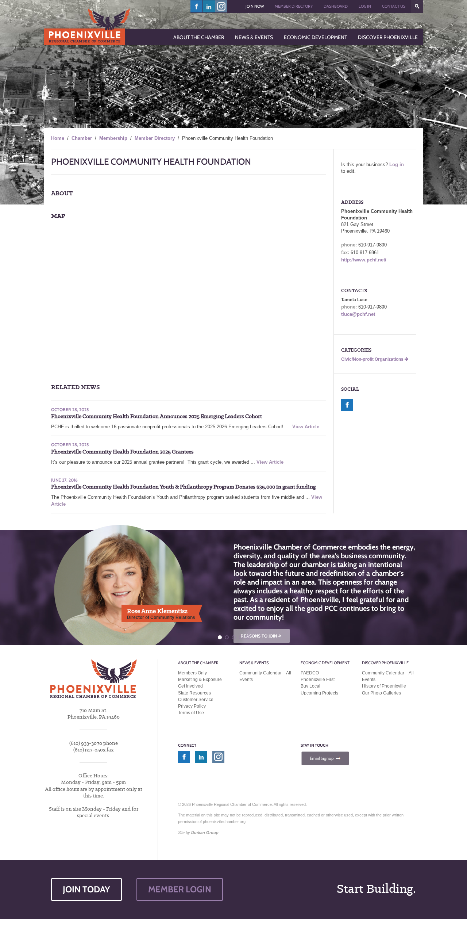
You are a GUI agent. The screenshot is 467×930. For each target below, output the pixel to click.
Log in (396, 164)
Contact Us (393, 6)
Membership (113, 138)
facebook (196, 6)
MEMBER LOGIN (179, 889)
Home (57, 138)
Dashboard (336, 6)
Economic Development (325, 662)
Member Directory (294, 6)
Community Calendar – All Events (265, 676)
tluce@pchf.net (358, 314)
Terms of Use (191, 712)
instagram (221, 6)
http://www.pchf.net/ (363, 259)
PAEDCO (310, 673)
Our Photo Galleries (381, 693)
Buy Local (310, 686)
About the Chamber (198, 662)
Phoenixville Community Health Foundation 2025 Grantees (122, 451)
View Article (305, 426)
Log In (365, 6)
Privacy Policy (192, 706)
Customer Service (195, 699)
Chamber (82, 138)
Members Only (192, 673)
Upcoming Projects (319, 693)
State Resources (194, 693)
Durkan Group (205, 832)
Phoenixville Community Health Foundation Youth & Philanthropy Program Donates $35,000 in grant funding (183, 486)
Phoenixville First (318, 679)
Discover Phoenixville (385, 662)
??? (417, 6)
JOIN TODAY (86, 889)
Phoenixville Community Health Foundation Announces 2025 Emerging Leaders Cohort (156, 416)
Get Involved (190, 686)
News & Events (254, 662)
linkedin (209, 6)
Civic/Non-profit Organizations (373, 359)
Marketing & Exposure (200, 679)
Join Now (255, 6)
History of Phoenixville (384, 686)
